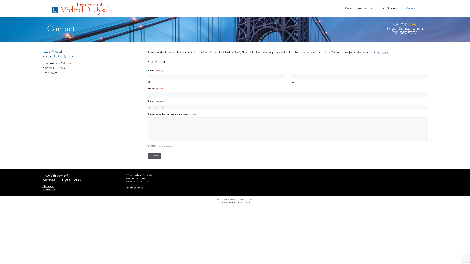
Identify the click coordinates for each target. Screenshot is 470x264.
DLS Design (245, 202)
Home (348, 8)
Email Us (145, 181)
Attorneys (363, 8)
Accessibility (48, 189)
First (150, 82)
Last (292, 82)
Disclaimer (383, 52)
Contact (411, 8)
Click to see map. (135, 188)
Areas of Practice (387, 8)
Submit (155, 155)
